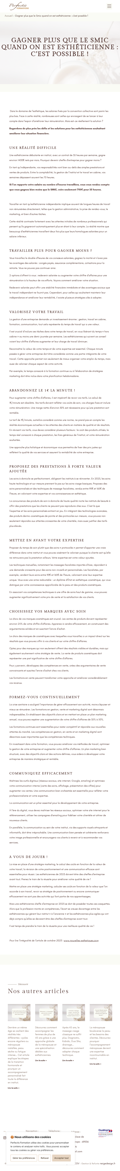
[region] (40, 1148)
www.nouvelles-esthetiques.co (80, 940)
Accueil (9, 15)
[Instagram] (4, 1137)
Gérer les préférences (24, 1158)
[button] (109, 6)
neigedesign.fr (107, 1163)
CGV (76, 1163)
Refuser (45, 1158)
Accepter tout (61, 1158)
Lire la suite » (13, 1088)
